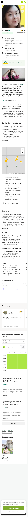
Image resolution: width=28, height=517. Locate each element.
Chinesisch (8, 286)
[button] (22, 7)
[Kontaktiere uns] (25, 2)
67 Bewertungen (21, 32)
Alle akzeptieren (14, 508)
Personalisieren (13, 512)
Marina (5, 30)
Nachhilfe (4, 430)
